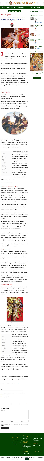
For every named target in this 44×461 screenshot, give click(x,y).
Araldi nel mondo (38, 46)
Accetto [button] (27, 459)
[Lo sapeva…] (32, 34)
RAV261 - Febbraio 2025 (13, 11)
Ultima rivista (33, 51)
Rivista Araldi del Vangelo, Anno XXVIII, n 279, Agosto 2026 (37, 73)
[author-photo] (36, 21)
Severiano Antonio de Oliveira (21, 25)
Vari (19, 11)
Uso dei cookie (16, 444)
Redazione (38, 35)
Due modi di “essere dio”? (39, 26)
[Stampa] (23, 404)
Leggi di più (31, 459)
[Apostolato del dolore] (32, 18)
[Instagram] (38, 451)
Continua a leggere (37, 77)
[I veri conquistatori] (32, 40)
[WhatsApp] (18, 404)
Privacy (14, 442)
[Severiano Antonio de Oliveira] (12, 25)
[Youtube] (41, 451)
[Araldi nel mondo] (32, 47)
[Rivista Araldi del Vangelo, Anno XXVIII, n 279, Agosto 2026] (36, 62)
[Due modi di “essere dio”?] (32, 26)
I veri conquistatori (38, 39)
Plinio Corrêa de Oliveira (38, 22)
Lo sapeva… (37, 34)
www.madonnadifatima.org (17, 440)
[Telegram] (26, 404)
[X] (15, 404)
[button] (42, 7)
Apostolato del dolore (38, 18)
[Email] (20, 404)
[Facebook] (13, 404)
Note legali (18, 442)
